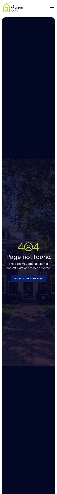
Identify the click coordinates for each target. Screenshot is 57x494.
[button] (52, 7)
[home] (13, 7)
